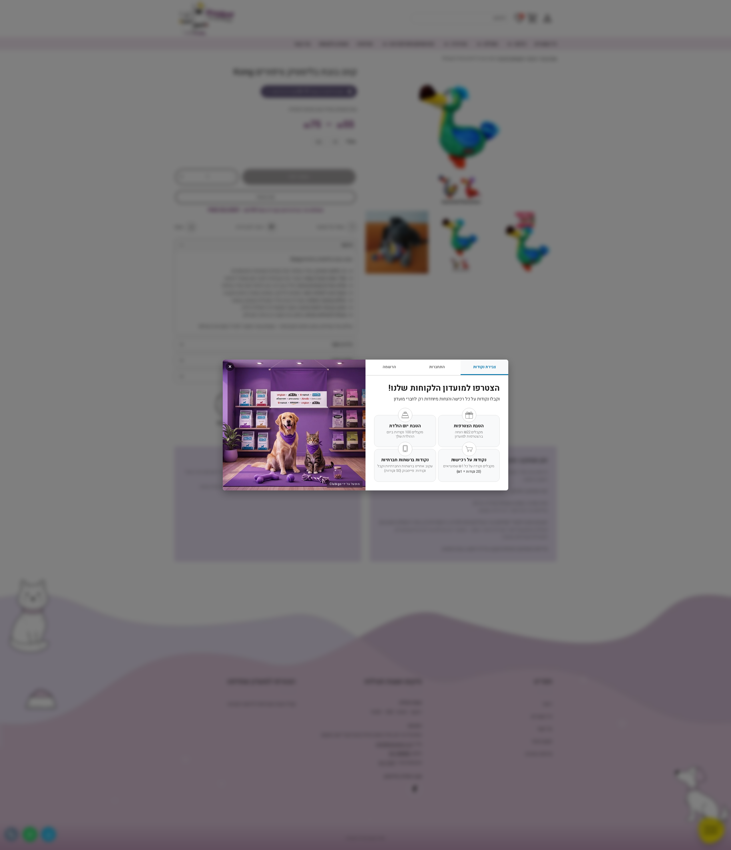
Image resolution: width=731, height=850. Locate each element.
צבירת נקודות (484, 367)
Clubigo (336, 484)
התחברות (437, 367)
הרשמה (389, 367)
